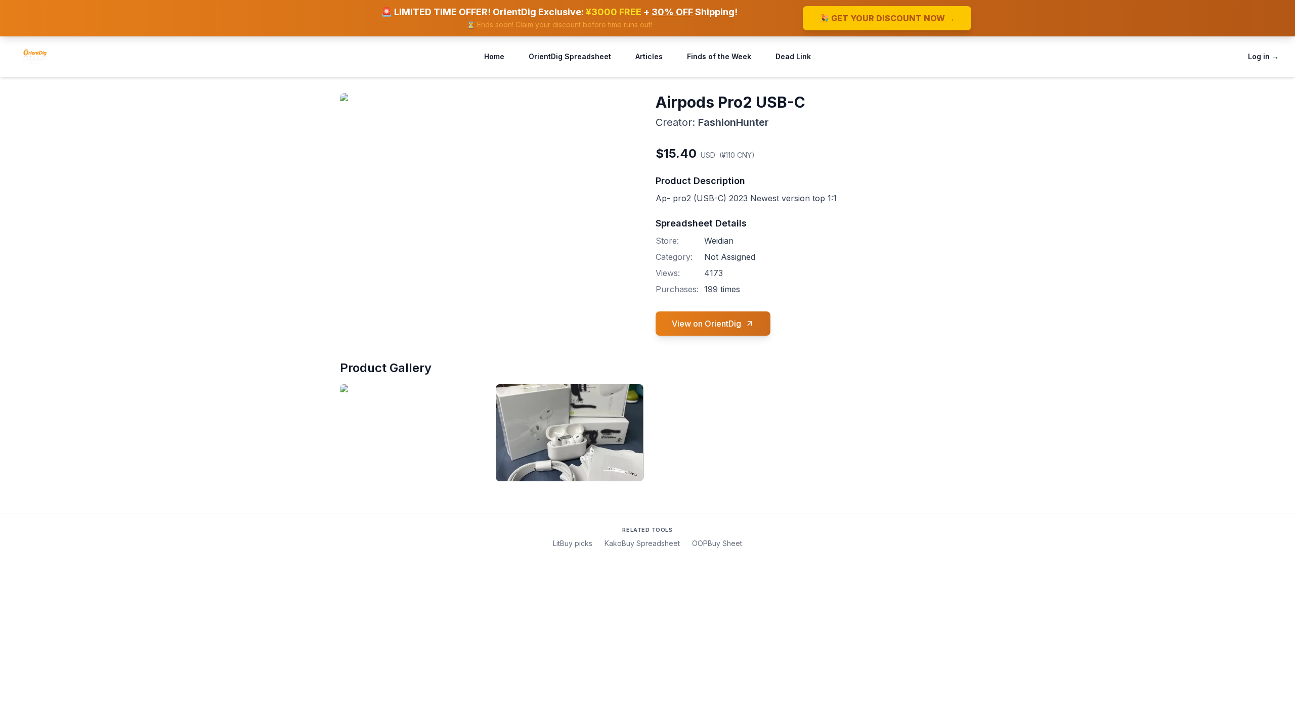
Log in (1263, 56)
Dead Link (793, 56)
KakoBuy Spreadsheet (642, 543)
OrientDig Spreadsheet (570, 56)
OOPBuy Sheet (717, 543)
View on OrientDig (706, 323)
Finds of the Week (719, 56)
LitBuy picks (572, 543)
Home (494, 56)
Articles (649, 56)
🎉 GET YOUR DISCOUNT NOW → (887, 18)
